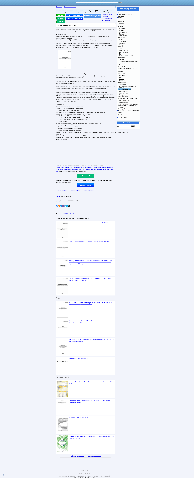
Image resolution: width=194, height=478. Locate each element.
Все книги (120, 112)
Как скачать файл (62, 190)
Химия (121, 77)
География (122, 28)
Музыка (121, 46)
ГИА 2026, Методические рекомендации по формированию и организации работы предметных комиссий (90, 279)
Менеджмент (122, 44)
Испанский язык (123, 93)
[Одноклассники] (59, 206)
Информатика (123, 32)
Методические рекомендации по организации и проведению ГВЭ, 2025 (89, 241)
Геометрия (122, 30)
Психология (122, 57)
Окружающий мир (124, 84)
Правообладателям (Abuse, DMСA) (107, 19)
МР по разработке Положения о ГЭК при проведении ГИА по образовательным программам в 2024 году (91, 340)
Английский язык (123, 91)
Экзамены (121, 21)
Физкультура (122, 73)
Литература (122, 37)
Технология (122, 66)
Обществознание (124, 50)
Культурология (123, 35)
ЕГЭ (119, 19)
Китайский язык (123, 102)
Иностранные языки (124, 100)
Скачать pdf (86, 176)
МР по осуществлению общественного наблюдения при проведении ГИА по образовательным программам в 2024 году (90, 303)
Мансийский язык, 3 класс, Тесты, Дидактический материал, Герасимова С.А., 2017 (91, 382)
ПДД (120, 54)
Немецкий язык (123, 95)
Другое (120, 114)
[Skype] (67, 206)
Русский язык (122, 63)
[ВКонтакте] (57, 206)
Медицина (122, 43)
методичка (66, 213)
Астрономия (122, 24)
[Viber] (63, 206)
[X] (69, 206)
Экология (121, 79)
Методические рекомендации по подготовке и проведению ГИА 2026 (88, 222)
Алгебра (121, 23)
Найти (119, 115)
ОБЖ (120, 48)
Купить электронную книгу (74, 18)
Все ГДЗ (120, 17)
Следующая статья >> (94, 456)
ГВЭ (60, 213)
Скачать (60, 15)
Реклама (121, 59)
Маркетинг (122, 39)
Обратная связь (122, 117)
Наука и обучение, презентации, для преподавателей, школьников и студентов (128, 106)
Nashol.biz (62, 476)
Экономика (122, 80)
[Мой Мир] (61, 206)
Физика (121, 71)
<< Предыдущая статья (77, 456)
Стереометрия (123, 65)
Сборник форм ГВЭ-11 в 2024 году (79, 358)
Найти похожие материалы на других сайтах (92, 16)
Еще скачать (60, 18)
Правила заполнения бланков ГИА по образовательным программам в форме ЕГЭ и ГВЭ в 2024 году (91, 321)
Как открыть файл (107, 14)
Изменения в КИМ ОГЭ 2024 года (78, 417)
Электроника (122, 82)
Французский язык (124, 96)
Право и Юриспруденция (126, 55)
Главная (120, 12)
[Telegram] (65, 206)
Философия (122, 75)
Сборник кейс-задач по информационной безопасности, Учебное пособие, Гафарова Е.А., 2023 (90, 401)
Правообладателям (88, 190)
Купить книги (85, 185)
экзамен (72, 213)
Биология (121, 26)
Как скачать (105, 16)
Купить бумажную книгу (74, 15)
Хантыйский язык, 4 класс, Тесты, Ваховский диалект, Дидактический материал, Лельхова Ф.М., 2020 (91, 437)
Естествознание (123, 52)
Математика (122, 41)
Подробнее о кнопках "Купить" (67, 25)
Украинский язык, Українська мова (128, 98)
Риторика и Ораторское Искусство (128, 61)
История (121, 34)
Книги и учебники (123, 108)
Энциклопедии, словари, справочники (128, 110)
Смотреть (61, 21)
